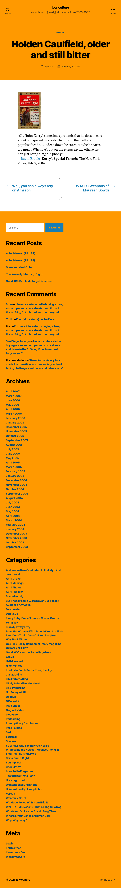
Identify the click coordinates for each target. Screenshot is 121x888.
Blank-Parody (14, 596)
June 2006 (13, 400)
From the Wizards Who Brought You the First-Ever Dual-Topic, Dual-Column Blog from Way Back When (34, 635)
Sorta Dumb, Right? (18, 758)
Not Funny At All (16, 692)
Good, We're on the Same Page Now (28, 652)
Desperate (12, 609)
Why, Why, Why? (16, 820)
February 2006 (15, 418)
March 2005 (14, 467)
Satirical (11, 736)
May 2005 (12, 458)
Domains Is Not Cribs (19, 267)
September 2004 (17, 493)
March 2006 (14, 413)
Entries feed (13, 848)
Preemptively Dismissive (22, 723)
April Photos (13, 587)
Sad (8, 732)
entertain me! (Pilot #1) (20, 260)
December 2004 (16, 480)
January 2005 (15, 475)
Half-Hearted (14, 661)
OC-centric (13, 701)
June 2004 (13, 506)
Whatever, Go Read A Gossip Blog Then (31, 811)
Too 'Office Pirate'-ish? (20, 775)
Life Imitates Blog (17, 679)
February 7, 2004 (71, 66)
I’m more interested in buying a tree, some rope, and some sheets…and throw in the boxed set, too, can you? (34, 308)
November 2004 (16, 484)
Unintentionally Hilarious (21, 784)
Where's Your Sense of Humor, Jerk (28, 815)
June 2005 (13, 453)
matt (50, 66)
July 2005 (12, 449)
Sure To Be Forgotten (19, 771)
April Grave (13, 578)
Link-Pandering (15, 687)
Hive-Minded (14, 665)
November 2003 (16, 538)
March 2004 (14, 520)
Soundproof (13, 762)
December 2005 (16, 427)
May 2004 (12, 511)
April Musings (14, 583)
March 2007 (14, 395)
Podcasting (13, 719)
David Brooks (30, 159)
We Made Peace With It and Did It (27, 802)
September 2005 (17, 440)
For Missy (12, 622)
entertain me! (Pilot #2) (20, 253)
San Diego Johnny (17, 341)
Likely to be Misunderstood (23, 683)
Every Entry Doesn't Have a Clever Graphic (33, 618)
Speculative (13, 767)
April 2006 (13, 409)
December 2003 (16, 533)
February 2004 (15, 524)
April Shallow (14, 591)
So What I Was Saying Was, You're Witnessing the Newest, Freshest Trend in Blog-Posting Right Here (32, 749)
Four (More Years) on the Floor (35, 319)
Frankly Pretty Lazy (18, 627)
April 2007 (12, 391)
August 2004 (14, 498)
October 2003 (15, 542)
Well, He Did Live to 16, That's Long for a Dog (34, 806)
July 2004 (12, 502)
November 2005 (16, 431)
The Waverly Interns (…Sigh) (24, 274)
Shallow (11, 741)
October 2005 (15, 435)
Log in (9, 843)
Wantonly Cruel (16, 798)
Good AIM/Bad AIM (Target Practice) (29, 281)
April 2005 (13, 462)
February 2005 (15, 471)
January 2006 (15, 422)
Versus (10, 793)
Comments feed (16, 852)
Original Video (15, 710)
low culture (60, 7)
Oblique (11, 696)
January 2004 (15, 529)
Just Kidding (14, 674)
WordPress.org (15, 856)
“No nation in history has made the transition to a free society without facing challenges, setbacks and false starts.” (34, 364)
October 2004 (15, 489)
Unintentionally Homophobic (24, 789)
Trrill (9, 319)
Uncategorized (15, 780)
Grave (60, 32)
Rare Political (14, 727)
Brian (9, 304)
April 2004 (13, 515)
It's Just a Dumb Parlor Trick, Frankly (29, 670)
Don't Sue (12, 613)
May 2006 (12, 404)
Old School (13, 705)
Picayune (12, 714)
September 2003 (17, 546)
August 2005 (14, 444)
